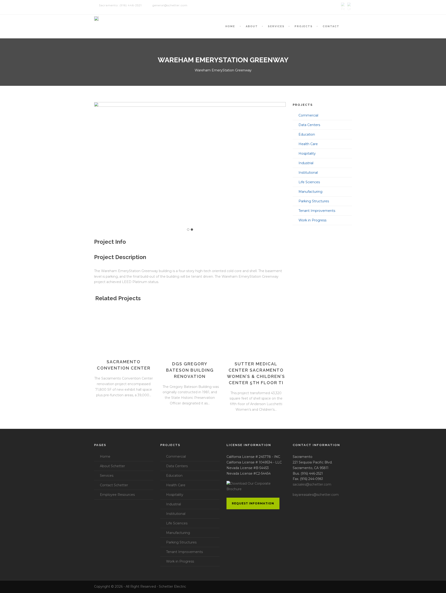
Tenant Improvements (316, 211)
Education (306, 134)
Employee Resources (117, 495)
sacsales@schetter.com (312, 484)
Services (276, 26)
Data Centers (309, 125)
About (252, 26)
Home (230, 26)
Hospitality (307, 153)
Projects (304, 26)
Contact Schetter (114, 485)
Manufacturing (310, 192)
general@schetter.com (169, 5)
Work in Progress (312, 220)
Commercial (308, 115)
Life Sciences (309, 182)
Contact (331, 26)
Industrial (305, 163)
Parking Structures (313, 201)
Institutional (308, 172)
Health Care (308, 144)
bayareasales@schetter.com (316, 495)
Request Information (253, 503)
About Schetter (112, 466)
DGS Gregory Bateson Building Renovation (190, 370)
